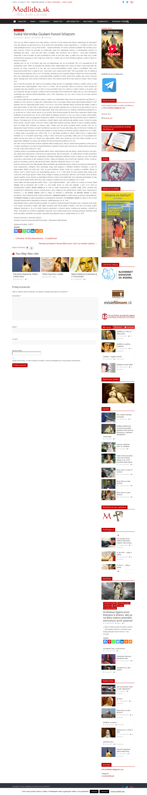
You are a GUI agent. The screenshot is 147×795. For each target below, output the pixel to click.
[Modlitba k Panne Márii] (109, 363)
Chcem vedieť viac (118, 791)
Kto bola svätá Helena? (125, 564)
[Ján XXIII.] (109, 698)
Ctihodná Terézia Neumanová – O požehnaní (35, 238)
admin (28, 38)
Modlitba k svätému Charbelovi (123, 345)
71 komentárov (119, 359)
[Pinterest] (20, 231)
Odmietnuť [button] (104, 791)
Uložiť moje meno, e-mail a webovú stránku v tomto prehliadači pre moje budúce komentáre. (46, 360)
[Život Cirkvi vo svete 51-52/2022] (108, 469)
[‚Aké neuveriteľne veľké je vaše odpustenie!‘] (109, 686)
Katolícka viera (108, 742)
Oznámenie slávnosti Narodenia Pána (124, 657)
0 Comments (47, 38)
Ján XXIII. (119, 699)
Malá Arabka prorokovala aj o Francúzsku (84, 275)
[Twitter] (28, 231)
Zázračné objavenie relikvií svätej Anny (25, 275)
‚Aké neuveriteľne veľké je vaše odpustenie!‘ (125, 688)
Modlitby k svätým (123, 603)
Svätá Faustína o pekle (52, 274)
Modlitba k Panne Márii (125, 365)
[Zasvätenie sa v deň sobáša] (108, 667)
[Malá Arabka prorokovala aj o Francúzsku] (84, 258)
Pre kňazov (107, 606)
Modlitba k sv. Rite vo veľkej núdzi (124, 333)
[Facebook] (16, 231)
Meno (15, 327)
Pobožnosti (44, 21)
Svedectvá (57, 21)
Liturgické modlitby (110, 603)
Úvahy (32, 21)
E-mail (15, 339)
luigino (119, 623)
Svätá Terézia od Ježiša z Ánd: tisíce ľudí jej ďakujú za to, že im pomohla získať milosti (125, 459)
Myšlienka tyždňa (119, 21)
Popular (108, 327)
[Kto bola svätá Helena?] (108, 564)
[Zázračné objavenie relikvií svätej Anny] (26, 258)
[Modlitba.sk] (14, 21)
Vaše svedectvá (72, 21)
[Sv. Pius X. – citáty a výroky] (108, 551)
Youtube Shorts (106, 28)
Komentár (16, 296)
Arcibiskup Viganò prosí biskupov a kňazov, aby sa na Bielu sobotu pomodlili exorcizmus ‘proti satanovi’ (118, 616)
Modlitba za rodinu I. (110, 722)
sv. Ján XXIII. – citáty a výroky (55, 2)
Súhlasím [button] (94, 791)
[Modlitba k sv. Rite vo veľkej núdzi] (109, 330)
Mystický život (19, 30)
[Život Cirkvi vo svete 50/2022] (108, 480)
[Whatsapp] (24, 231)
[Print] (37, 231)
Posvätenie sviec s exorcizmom (114, 649)
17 (27, 279)
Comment (130, 327)
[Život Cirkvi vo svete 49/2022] (108, 492)
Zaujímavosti (102, 21)
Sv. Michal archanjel (110, 608)
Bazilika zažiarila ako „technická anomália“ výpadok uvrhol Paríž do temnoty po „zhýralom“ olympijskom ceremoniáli (118, 431)
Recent (119, 327)
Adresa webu (17, 350)
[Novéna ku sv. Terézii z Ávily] (109, 729)
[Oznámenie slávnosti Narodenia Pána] (108, 655)
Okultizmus (88, 21)
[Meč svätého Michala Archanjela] (108, 414)
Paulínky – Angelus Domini (112, 357)
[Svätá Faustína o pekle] (55, 258)
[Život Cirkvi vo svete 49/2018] (109, 709)
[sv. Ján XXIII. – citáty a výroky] (108, 539)
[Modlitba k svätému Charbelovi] (109, 343)
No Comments (119, 744)
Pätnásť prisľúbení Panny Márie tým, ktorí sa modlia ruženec (68, 243)
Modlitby (22, 21)
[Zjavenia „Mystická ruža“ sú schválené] (108, 443)
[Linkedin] (33, 231)
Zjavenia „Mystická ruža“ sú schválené (123, 445)
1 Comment (120, 724)
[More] (41, 231)
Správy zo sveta (118, 606)
